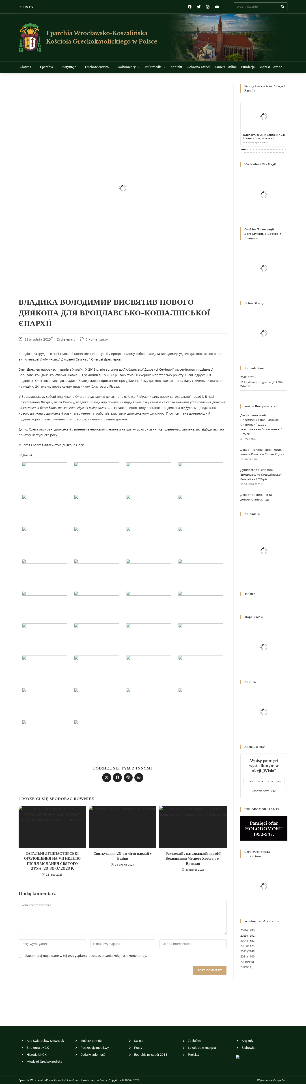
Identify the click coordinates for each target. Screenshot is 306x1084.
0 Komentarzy (97, 339)
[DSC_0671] (44, 669)
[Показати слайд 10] (271, 149)
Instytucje (69, 67)
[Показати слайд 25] (271, 152)
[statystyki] (237, 1056)
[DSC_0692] (148, 701)
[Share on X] (106, 777)
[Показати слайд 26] (274, 152)
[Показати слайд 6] (259, 149)
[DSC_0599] (44, 540)
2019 (243, 967)
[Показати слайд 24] (268, 152)
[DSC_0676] (148, 669)
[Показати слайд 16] (245, 152)
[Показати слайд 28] (280, 152)
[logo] (30, 37)
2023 (243, 946)
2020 (243, 962)
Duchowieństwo (97, 67)
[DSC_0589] (96, 508)
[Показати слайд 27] (277, 152)
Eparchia (46, 67)
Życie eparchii (68, 339)
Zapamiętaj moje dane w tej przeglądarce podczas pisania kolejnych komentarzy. (86, 955)
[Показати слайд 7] (262, 149)
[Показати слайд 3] (250, 149)
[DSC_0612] (44, 572)
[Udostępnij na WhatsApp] (138, 777)
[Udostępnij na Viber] (128, 777)
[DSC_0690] (96, 701)
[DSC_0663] (148, 637)
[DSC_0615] (96, 572)
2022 (243, 951)
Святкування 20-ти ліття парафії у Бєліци (122, 856)
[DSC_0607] (148, 540)
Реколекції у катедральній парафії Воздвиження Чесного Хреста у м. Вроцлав (193, 858)
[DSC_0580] (200, 476)
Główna (25, 67)
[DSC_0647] (44, 637)
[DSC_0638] (148, 605)
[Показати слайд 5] (256, 149)
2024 (243, 941)
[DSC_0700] (96, 733)
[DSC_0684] (44, 701)
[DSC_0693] (200, 701)
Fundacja (248, 67)
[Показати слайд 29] (283, 152)
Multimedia (153, 67)
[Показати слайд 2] (247, 149)
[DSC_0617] (148, 572)
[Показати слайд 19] (253, 152)
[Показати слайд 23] (265, 152)
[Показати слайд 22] (262, 152)
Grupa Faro (280, 1080)
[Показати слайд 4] (253, 149)
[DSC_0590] (148, 508)
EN (31, 6)
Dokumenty (127, 67)
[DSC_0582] (44, 508)
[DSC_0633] (96, 605)
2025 (243, 935)
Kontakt (176, 67)
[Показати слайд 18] (251, 152)
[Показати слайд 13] (279, 149)
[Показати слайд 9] (268, 149)
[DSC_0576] (148, 476)
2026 (243, 930)
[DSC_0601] (96, 540)
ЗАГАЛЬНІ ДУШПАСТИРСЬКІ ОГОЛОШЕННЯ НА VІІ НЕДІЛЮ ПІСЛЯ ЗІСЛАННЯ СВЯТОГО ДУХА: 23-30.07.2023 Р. (52, 861)
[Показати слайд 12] (277, 149)
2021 (243, 956)
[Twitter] (198, 6)
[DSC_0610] (200, 540)
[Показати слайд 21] (259, 152)
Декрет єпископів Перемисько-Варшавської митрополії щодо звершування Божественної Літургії (261, 424)
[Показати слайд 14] (282, 149)
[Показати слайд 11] (274, 149)
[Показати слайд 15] (285, 149)
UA (25, 6)
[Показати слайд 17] (248, 152)
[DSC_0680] (200, 669)
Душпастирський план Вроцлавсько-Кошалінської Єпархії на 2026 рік (261, 474)
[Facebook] (189, 6)
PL (20, 6)
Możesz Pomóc (270, 67)
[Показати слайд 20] (256, 152)
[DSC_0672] (96, 669)
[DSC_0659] (96, 637)
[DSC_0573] (96, 476)
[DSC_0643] (200, 605)
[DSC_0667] (200, 637)
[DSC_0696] (44, 733)
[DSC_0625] (200, 572)
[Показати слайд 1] (243, 149)
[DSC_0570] (44, 476)
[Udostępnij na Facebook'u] (117, 777)
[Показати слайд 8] (265, 149)
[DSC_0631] (44, 605)
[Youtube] (216, 6)
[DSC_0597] (200, 508)
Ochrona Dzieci (198, 67)
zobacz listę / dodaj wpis (264, 781)
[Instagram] (207, 6)
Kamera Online (225, 67)
